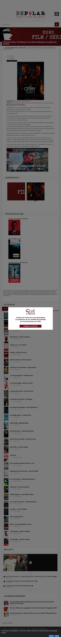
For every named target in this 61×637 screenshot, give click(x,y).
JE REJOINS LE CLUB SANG (30, 326)
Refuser (57, 635)
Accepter (51, 635)
